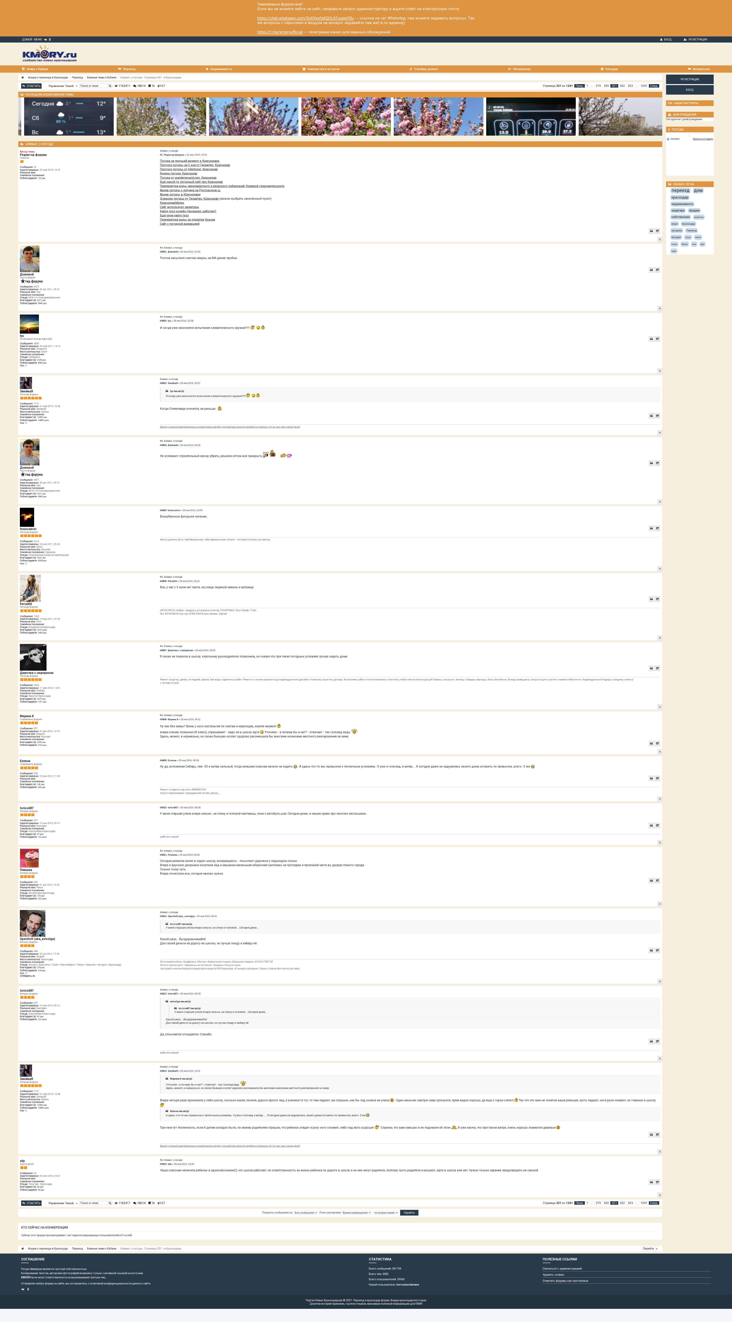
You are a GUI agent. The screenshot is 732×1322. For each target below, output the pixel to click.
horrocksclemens (407, 1284)
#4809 (163, 760)
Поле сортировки (330, 1212)
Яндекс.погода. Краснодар (178, 173)
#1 (161, 155)
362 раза (42, 899)
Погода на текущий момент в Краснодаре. (190, 161)
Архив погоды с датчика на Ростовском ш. (190, 190)
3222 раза (42, 630)
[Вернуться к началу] (659, 239)
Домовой (27, 274)
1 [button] (587, 86)
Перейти (648, 1248)
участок (699, 217)
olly (22, 1161)
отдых (688, 237)
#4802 (163, 320)
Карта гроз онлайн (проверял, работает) (188, 211)
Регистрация (698, 39)
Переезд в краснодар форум (371, 1300)
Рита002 (26, 604)
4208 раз (42, 561)
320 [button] (606, 86)
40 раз (41, 1190)
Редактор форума (33, 155)
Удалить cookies (553, 1274)
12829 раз (42, 417)
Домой (27, 39)
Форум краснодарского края (408, 1300)
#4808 (163, 719)
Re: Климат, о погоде (171, 247)
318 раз (41, 971)
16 (153, 86)
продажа (677, 230)
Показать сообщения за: (277, 1212)
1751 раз (42, 702)
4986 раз (42, 363)
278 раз (41, 967)
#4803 (163, 383)
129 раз (41, 178)
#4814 (163, 1071)
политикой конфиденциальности (111, 1283)
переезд (680, 190)
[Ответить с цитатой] (651, 231)
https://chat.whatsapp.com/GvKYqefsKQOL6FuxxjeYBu (305, 18)
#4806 (163, 581)
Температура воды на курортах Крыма (187, 219)
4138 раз (41, 360)
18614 (141, 86)
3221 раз (41, 300)
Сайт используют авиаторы (179, 207)
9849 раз (42, 303)
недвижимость (682, 204)
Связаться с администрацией (562, 1268)
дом (698, 190)
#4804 (163, 445)
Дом (702, 244)
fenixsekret (28, 529)
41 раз (40, 834)
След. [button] (654, 86)
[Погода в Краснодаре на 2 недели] (703, 139)
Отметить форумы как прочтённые (565, 1281)
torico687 (27, 808)
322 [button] (622, 86)
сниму (674, 244)
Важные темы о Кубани (101, 77)
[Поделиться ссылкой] (657, 231)
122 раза (42, 837)
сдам (674, 251)
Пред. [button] (580, 86)
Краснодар (688, 223)
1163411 (124, 86)
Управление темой (61, 86)
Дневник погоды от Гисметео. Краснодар (189, 198)
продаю (676, 237)
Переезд (77, 77)
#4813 (163, 993)
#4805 (163, 510)
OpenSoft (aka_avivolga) (37, 939)
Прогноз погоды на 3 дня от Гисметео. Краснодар (195, 165)
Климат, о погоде (169, 151)
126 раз (41, 896)
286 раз (41, 787)
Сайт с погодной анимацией (179, 224)
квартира (678, 210)
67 (163, 86)
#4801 (163, 251)
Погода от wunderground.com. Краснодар (188, 177)
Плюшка (26, 870)
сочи (694, 244)
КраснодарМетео (172, 203)
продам (694, 210)
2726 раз (42, 745)
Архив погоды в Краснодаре (180, 194)
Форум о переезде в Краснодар (48, 77)
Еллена (25, 761)
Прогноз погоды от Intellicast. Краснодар (189, 169)
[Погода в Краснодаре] (690, 134)
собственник (681, 217)
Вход (668, 39)
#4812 (163, 916)
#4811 (163, 855)
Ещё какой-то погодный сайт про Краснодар (191, 182)
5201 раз (41, 558)
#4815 (163, 1164)
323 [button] (630, 86)
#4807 (163, 650)
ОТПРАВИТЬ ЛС (27, 976)
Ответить (34, 86)
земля (698, 237)
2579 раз (41, 699)
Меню (38, 39)
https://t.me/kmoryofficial (280, 32)
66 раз (40, 1187)
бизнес (685, 244)
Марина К (27, 716)
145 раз (41, 784)
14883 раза (43, 420)
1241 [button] (643, 86)
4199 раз (41, 742)
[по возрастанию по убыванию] (385, 1212)
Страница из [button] (558, 86)
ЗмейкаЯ (26, 391)
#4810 (163, 807)
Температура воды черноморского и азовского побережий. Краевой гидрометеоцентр (222, 186)
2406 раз (42, 633)
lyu (22, 336)
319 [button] (598, 86)
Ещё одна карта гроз (174, 215)
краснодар (680, 197)
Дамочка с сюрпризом (36, 673)
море (675, 223)
